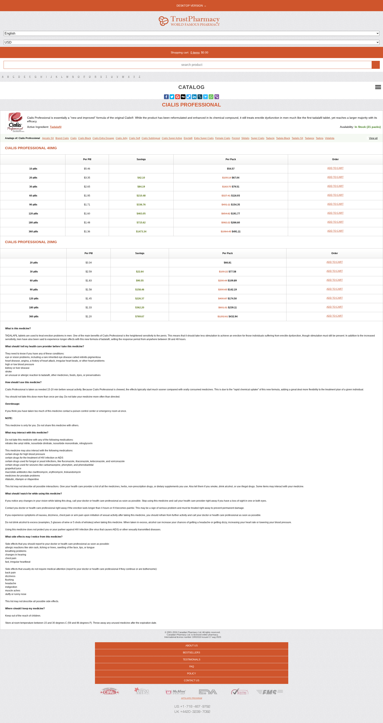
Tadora (319, 138)
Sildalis (245, 138)
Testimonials (191, 659)
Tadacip (270, 138)
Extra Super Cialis (204, 138)
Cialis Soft (134, 138)
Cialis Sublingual (151, 138)
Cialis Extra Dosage (103, 138)
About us (192, 645)
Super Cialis (257, 138)
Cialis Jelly (121, 138)
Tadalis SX (297, 138)
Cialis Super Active (172, 138)
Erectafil (188, 138)
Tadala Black (283, 138)
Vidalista (329, 138)
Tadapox (309, 138)
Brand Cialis (62, 138)
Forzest (236, 138)
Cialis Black (84, 138)
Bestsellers (191, 652)
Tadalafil (55, 126)
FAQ (191, 666)
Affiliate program (191, 698)
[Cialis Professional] (15, 122)
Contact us (191, 680)
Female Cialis (222, 138)
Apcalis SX (48, 138)
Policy (191, 673)
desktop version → (191, 5)
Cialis (73, 138)
